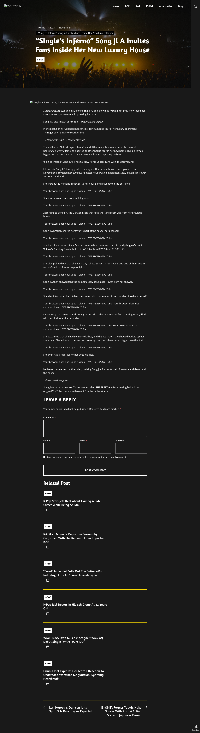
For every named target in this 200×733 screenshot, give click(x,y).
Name (47, 440)
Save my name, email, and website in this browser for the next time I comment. (87, 457)
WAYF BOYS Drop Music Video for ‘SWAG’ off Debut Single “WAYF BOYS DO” (73, 640)
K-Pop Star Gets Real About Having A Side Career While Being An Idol (71, 503)
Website (120, 440)
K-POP (149, 6)
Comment (49, 417)
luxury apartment (127, 128)
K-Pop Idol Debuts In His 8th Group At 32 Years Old (75, 606)
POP (127, 6)
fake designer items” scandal (77, 147)
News (116, 6)
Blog (180, 6)
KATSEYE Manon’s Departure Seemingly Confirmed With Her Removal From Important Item (74, 538)
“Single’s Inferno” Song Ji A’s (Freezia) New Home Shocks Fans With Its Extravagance (89, 161)
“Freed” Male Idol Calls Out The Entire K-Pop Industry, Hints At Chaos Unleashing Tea (73, 573)
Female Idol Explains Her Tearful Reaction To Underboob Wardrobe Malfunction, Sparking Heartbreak (73, 675)
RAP (138, 6)
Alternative (165, 6)
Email (83, 440)
